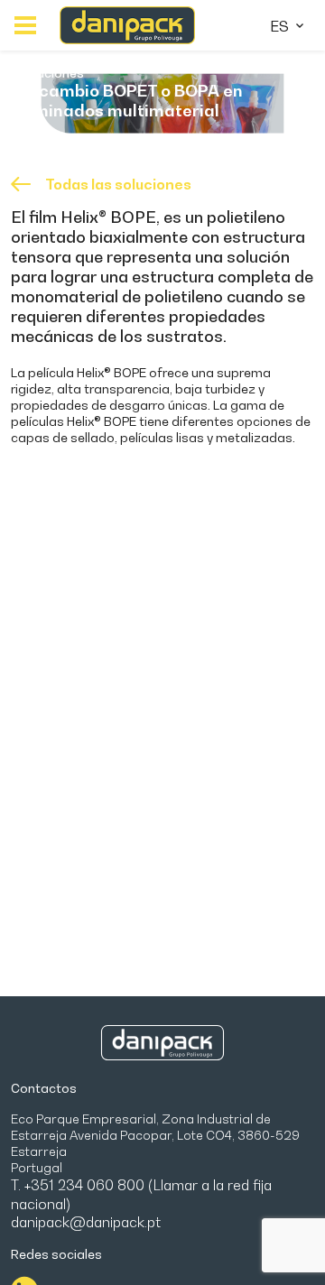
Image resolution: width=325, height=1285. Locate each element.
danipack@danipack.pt (86, 1222)
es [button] (281, 26)
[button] (25, 25)
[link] (127, 25)
